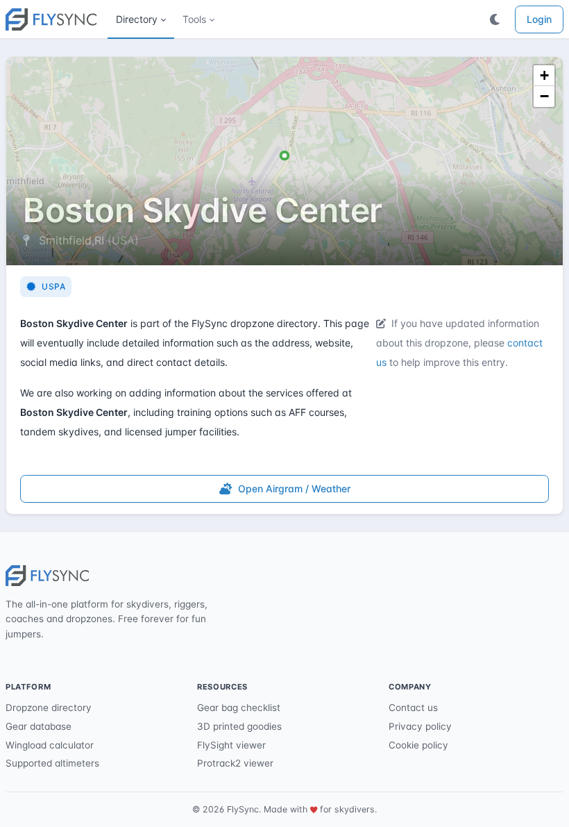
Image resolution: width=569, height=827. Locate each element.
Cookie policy (418, 745)
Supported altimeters (52, 763)
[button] (141, 19)
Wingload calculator (50, 745)
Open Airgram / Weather (294, 488)
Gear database (38, 726)
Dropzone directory (49, 707)
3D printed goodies (239, 726)
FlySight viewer (231, 745)
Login (539, 19)
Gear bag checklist (238, 707)
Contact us (413, 707)
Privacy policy (420, 726)
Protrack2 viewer (235, 763)
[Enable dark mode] (495, 19)
